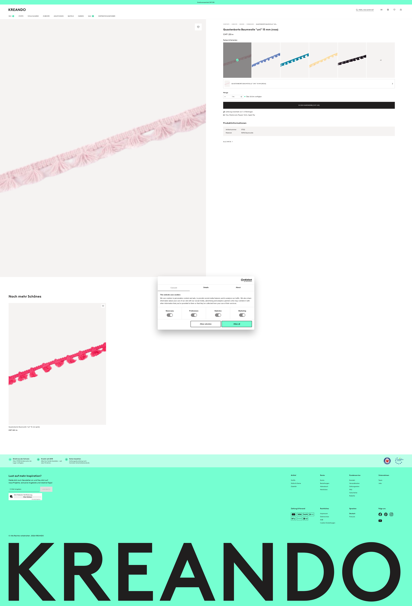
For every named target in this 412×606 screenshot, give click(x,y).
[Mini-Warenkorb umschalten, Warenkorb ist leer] (400, 9)
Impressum (324, 513)
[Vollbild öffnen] (103, 148)
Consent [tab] (174, 288)
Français (352, 517)
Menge (225, 93)
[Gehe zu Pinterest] (386, 514)
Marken (81, 16)
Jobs (380, 483)
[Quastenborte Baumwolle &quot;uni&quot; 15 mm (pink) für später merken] (103, 306)
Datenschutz (324, 517)
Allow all (236, 324)
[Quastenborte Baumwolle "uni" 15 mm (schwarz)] (352, 60)
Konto (322, 480)
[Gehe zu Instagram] (391, 514)
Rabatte (352, 496)
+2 (380, 60)
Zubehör (46, 16)
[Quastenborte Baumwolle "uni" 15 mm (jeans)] (266, 60)
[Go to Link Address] (206, 2)
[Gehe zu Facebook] (380, 514)
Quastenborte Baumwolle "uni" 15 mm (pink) (24, 427)
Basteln (71, 16)
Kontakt (352, 480)
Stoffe (21, 16)
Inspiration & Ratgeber (106, 16)
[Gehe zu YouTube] (380, 520)
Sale (89, 16)
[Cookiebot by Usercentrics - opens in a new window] (242, 280)
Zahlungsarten (354, 486)
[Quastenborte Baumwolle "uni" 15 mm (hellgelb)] (323, 60)
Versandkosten (354, 483)
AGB (321, 520)
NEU (10, 16)
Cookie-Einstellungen (327, 523)
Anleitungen (59, 16)
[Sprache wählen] (381, 9)
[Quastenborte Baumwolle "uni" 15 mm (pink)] (57, 364)
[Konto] (388, 9)
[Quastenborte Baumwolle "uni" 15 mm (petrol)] (294, 60)
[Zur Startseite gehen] (17, 9)
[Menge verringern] (225, 96)
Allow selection (206, 324)
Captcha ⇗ (36, 499)
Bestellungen (324, 483)
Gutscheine (353, 493)
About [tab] (238, 287)
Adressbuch (324, 486)
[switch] (194, 315)
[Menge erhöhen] (241, 96)
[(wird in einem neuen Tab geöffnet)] (387, 460)
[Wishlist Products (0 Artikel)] (394, 9)
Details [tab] (206, 287)
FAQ (350, 490)
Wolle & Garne (33, 16)
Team (380, 480)
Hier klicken (27, 497)
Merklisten (324, 490)
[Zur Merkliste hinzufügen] (198, 27)
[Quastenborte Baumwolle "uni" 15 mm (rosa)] (237, 60)
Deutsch (352, 513)
